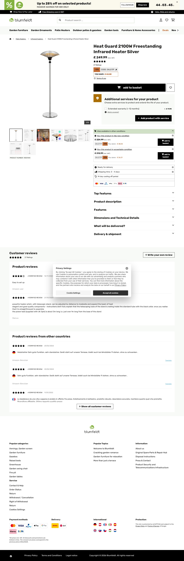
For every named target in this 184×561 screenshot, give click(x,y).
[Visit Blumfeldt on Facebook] (10, 556)
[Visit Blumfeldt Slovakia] (100, 530)
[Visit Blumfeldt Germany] (95, 524)
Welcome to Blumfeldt (104, 448)
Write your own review (159, 255)
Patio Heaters (21, 39)
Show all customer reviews (96, 406)
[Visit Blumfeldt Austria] (100, 524)
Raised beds (15, 460)
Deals (165, 30)
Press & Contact (143, 460)
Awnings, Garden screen (20, 448)
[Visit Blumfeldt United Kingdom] (95, 530)
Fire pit (12, 472)
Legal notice (71, 555)
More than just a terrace (105, 460)
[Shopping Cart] (173, 20)
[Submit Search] (60, 20)
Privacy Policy (140, 526)
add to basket (132, 87)
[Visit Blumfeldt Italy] (110, 524)
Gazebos (13, 456)
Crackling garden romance (106, 452)
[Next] (178, 30)
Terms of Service (153, 526)
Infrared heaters (37, 39)
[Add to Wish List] (171, 88)
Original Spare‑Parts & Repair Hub (151, 452)
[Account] (161, 20)
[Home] (12, 39)
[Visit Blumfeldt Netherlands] (115, 530)
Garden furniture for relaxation (108, 456)
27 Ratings (98, 65)
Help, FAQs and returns (165, 12)
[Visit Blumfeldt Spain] (115, 524)
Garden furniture (17, 452)
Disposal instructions (145, 456)
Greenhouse (15, 464)
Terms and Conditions (52, 555)
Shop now (142, 5)
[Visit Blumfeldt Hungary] (110, 530)
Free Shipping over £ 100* (53, 12)
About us (140, 448)
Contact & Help (16, 485)
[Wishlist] (166, 20)
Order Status (15, 489)
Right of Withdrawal (18, 501)
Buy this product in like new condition (113, 136)
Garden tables (16, 476)
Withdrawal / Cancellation (21, 497)
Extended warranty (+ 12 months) (123, 109)
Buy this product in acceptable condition (114, 149)
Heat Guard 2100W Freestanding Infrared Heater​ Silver (68, 39)
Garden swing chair (18, 468)
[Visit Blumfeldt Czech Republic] (105, 530)
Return (12, 493)
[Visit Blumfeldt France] (105, 524)
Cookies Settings (17, 509)
